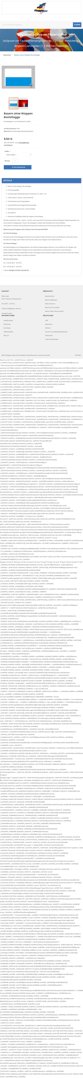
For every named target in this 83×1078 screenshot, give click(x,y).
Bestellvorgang (8, 320)
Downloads (7, 328)
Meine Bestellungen (51, 300)
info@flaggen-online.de (19, 270)
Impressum (48, 324)
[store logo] (41, 7)
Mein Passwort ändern (52, 307)
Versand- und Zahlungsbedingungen (56, 332)
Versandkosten (24, 143)
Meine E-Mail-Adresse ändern (54, 311)
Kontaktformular (7, 313)
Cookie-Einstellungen (51, 339)
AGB (46, 320)
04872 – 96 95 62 (9, 304)
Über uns (6, 335)
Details (7, 180)
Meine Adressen (50, 304)
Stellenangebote (8, 332)
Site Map (78, 355)
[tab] (41, 180)
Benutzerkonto (49, 296)
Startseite (7, 55)
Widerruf (48, 328)
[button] (23, 103)
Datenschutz (49, 335)
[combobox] (41, 24)
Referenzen (7, 324)
